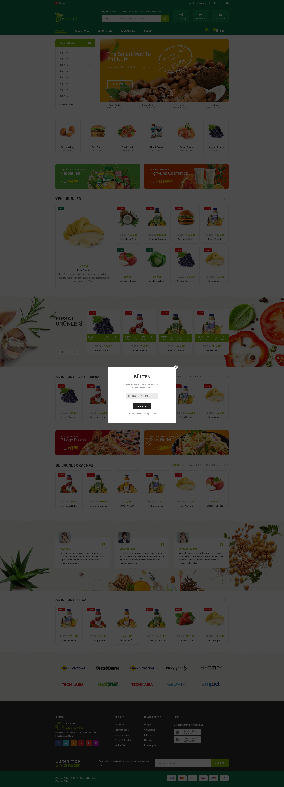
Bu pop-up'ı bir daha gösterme (143, 413)
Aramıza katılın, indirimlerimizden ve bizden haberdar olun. (142, 386)
